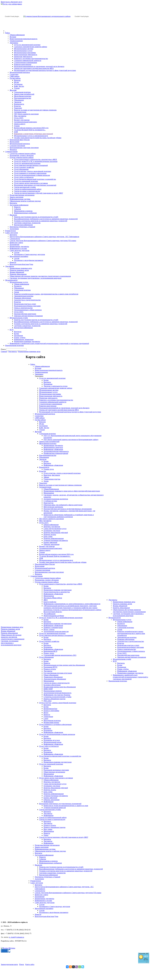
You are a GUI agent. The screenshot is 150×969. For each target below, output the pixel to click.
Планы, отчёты (19, 337)
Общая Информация (51, 489)
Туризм (17, 88)
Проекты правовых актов (19, 270)
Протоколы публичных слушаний (22, 227)
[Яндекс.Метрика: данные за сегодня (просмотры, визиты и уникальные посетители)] (8, 948)
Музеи (16, 82)
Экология (17, 102)
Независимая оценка (51, 722)
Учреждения (48, 716)
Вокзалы (17, 80)
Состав (16, 252)
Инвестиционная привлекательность (23, 39)
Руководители (10, 231)
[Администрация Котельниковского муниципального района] (12, 27)
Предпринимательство (22, 98)
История (13, 37)
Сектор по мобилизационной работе (27, 189)
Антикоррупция (20, 112)
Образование (19, 100)
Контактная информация (23, 225)
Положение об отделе (52, 740)
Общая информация (17, 35)
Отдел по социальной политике (26, 181)
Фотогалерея (14, 142)
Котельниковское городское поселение (24, 148)
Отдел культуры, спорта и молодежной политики (62, 473)
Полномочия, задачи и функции (22, 155)
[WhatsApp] (79, 966)
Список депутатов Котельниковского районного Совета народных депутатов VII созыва (43, 241)
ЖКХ (46, 600)
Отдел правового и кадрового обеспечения (30, 173)
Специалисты (15, 239)
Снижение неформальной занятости (27, 60)
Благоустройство (50, 602)
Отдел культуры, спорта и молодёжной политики (32, 171)
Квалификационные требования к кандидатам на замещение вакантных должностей (46, 219)
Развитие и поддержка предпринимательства (31, 58)
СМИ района (14, 76)
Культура (17, 106)
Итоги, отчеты (49, 629)
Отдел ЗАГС (18, 118)
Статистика (14, 74)
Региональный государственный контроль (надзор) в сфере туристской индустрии (45, 70)
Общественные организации (54, 772)
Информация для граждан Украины (57, 695)
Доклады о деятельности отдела (55, 386)
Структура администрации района (23, 153)
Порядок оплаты (50, 534)
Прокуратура (48, 503)
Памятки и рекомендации (53, 627)
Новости (17, 207)
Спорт (46, 718)
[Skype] (82, 966)
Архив (16, 292)
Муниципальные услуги (23, 51)
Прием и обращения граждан (54, 699)
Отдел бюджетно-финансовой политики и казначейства (35, 179)
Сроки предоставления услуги (55, 529)
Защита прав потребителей (24, 94)
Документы (9, 266)
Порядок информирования (54, 538)
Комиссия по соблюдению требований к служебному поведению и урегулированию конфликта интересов (69, 516)
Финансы (13, 149)
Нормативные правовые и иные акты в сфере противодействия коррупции (72, 491)
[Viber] (76, 966)
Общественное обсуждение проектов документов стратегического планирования (40, 276)
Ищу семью (48, 829)
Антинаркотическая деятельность (56, 451)
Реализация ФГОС (51, 667)
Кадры (16, 334)
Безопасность (19, 104)
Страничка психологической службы (57, 697)
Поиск (21, 964)
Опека (46, 835)
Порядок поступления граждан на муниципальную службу (36, 217)
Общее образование (51, 675)
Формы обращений (17, 272)
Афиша (46, 477)
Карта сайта (29, 964)
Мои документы (20, 116)
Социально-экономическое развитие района (30, 47)
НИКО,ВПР (48, 689)
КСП (11, 330)
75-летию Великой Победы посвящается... (30, 130)
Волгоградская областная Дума (21, 264)
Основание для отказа (52, 530)
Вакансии (13, 215)
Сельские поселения (17, 146)
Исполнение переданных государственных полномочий (35, 185)
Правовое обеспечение (22, 298)
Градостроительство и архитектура (57, 592)
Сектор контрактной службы (25, 187)
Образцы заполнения (51, 544)
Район (7, 33)
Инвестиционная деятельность (25, 55)
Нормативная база (50, 709)
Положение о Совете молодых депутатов (29, 254)
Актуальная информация (19, 205)
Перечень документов (52, 527)
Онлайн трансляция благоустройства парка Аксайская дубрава (37, 138)
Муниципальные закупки (23, 49)
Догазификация (49, 614)
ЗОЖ (16, 132)
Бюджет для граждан (22, 120)
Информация (48, 802)
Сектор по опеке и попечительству (27, 191)
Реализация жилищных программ (56, 770)
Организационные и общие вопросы (28, 310)
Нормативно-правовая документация (57, 590)
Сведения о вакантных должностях (27, 223)
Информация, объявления (23, 339)
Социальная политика (22, 92)
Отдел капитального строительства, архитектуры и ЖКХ (35, 159)
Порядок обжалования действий (56, 532)
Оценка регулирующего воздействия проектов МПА (34, 68)
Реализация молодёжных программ (27, 306)
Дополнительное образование (55, 679)
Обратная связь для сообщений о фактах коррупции (63, 505)
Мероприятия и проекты (23, 211)
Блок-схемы (48, 536)
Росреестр (18, 286)
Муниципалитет (11, 280)
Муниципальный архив (52, 742)
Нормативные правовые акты (21, 268)
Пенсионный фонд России (20, 140)
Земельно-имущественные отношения (28, 316)
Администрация (11, 151)
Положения (18, 335)
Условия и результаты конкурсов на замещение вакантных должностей (40, 221)
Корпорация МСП (50, 651)
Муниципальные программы (25, 53)
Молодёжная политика (22, 96)
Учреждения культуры (52, 479)
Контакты (13, 203)
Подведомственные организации (22, 195)
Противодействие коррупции (25, 314)
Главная (4, 351)
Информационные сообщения (25, 213)
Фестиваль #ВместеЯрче (53, 598)
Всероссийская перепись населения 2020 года (31, 128)
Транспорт (18, 108)
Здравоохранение (16, 41)
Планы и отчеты (50, 669)
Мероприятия (49, 493)
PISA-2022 (48, 701)
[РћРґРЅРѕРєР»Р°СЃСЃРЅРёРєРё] (70, 966)
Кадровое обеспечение (52, 685)
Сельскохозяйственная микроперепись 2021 (60, 655)
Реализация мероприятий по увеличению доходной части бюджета (39, 66)
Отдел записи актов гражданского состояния (31, 183)
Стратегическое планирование (25, 62)
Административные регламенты (56, 540)
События (17, 209)
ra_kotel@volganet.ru (16, 937)
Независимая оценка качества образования (60, 687)
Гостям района (15, 78)
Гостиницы (18, 84)
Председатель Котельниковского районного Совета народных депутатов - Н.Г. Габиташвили (44, 237)
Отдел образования (21, 169)
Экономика (14, 43)
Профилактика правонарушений (56, 453)
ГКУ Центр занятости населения (26, 114)
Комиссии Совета (16, 242)
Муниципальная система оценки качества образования (64, 665)
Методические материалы (53, 507)
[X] (73, 966)
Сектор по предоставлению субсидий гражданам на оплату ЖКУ (38, 193)
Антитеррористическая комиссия (56, 631)
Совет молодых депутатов (19, 250)
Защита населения (16, 197)
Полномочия (14, 244)
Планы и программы (51, 711)
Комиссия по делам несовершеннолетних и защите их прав (66, 806)
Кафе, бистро (19, 86)
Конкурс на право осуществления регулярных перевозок (35, 110)
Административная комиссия (55, 808)
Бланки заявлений (50, 542)
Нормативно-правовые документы (27, 341)
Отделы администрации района (21, 157)
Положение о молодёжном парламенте (28, 260)
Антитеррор (14, 229)
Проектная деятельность (23, 56)
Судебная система (50, 501)
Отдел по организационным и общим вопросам (32, 175)
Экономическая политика (23, 296)
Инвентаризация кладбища (54, 616)
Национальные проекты (53, 691)
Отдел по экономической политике (27, 45)
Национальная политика (14, 345)
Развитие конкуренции (22, 64)
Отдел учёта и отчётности (23, 177)
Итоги (46, 713)
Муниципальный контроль (20, 72)
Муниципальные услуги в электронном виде (31, 136)
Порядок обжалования (18, 274)
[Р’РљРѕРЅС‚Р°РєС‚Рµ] (67, 966)
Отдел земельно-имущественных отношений (31, 165)
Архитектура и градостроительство (27, 300)
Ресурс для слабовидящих (12, 4)
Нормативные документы (19, 246)
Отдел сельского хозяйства (24, 167)
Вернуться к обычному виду (11, 2)
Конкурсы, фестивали (52, 475)
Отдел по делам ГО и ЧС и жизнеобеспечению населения (35, 161)
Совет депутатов (11, 233)
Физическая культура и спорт (25, 304)
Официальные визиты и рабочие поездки (25, 201)
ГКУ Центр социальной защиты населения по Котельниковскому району (71, 439)
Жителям (13, 90)
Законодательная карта (9, 964)
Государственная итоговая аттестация (58, 673)
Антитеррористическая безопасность (57, 693)
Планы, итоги (49, 653)
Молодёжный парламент (19, 256)
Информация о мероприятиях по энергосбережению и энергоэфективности (72, 604)
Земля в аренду (19, 124)
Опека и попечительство (23, 308)
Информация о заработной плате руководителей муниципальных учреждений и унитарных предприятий (49, 343)
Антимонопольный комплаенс (25, 122)
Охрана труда (49, 469)
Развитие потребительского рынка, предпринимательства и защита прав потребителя (46, 294)
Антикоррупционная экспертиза (56, 499)
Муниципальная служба (19, 318)
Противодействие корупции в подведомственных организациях (68, 509)
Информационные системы (20, 199)
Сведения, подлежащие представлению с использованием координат (35, 278)
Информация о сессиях (18, 248)
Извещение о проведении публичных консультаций (33, 134)
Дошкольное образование (53, 677)
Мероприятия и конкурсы (53, 447)
